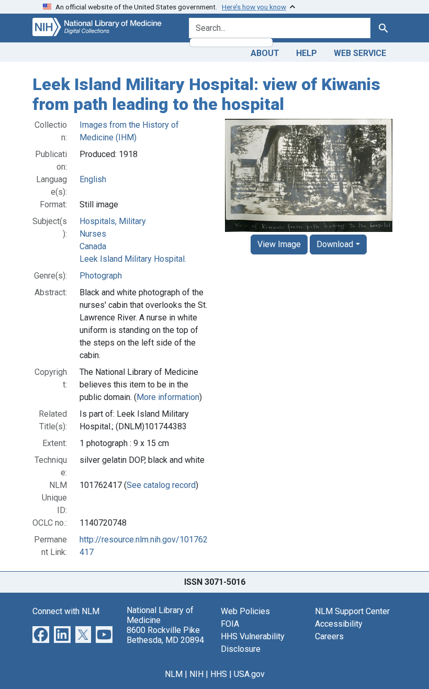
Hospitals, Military (113, 221)
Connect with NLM (65, 611)
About (265, 53)
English (93, 179)
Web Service (360, 53)
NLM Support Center (352, 611)
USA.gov (249, 674)
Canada (93, 246)
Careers (329, 636)
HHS (218, 674)
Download (335, 244)
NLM (174, 674)
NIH (196, 674)
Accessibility (339, 624)
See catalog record (161, 485)
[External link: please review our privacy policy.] (40, 634)
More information (168, 397)
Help (306, 53)
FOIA (230, 624)
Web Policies (245, 611)
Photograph (101, 276)
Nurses (93, 234)
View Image (279, 244)
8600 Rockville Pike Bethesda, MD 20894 (165, 635)
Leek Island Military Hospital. (133, 259)
